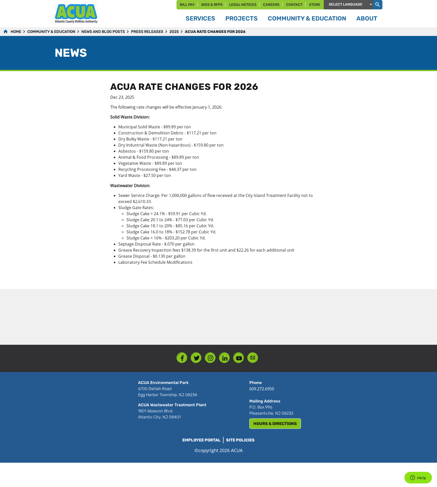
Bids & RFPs (212, 5)
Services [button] (200, 18)
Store (314, 5)
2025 (174, 31)
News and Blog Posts (103, 31)
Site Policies (240, 440)
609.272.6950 (261, 389)
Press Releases (147, 31)
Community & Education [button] (307, 18)
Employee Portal (201, 440)
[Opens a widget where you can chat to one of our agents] (418, 478)
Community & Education (51, 31)
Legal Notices (242, 5)
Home (16, 31)
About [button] (366, 18)
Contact (294, 5)
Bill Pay (187, 5)
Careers (271, 5)
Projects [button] (241, 18)
